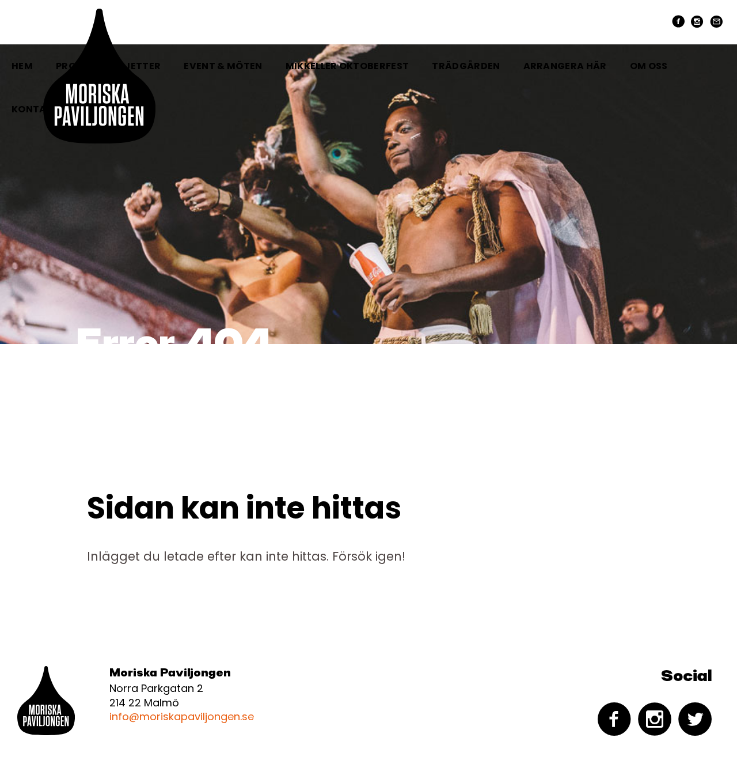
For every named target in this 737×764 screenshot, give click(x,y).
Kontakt (35, 109)
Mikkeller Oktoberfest (347, 66)
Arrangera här (565, 66)
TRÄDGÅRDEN (466, 66)
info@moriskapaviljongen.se (181, 716)
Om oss (649, 66)
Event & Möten (223, 66)
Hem (22, 66)
